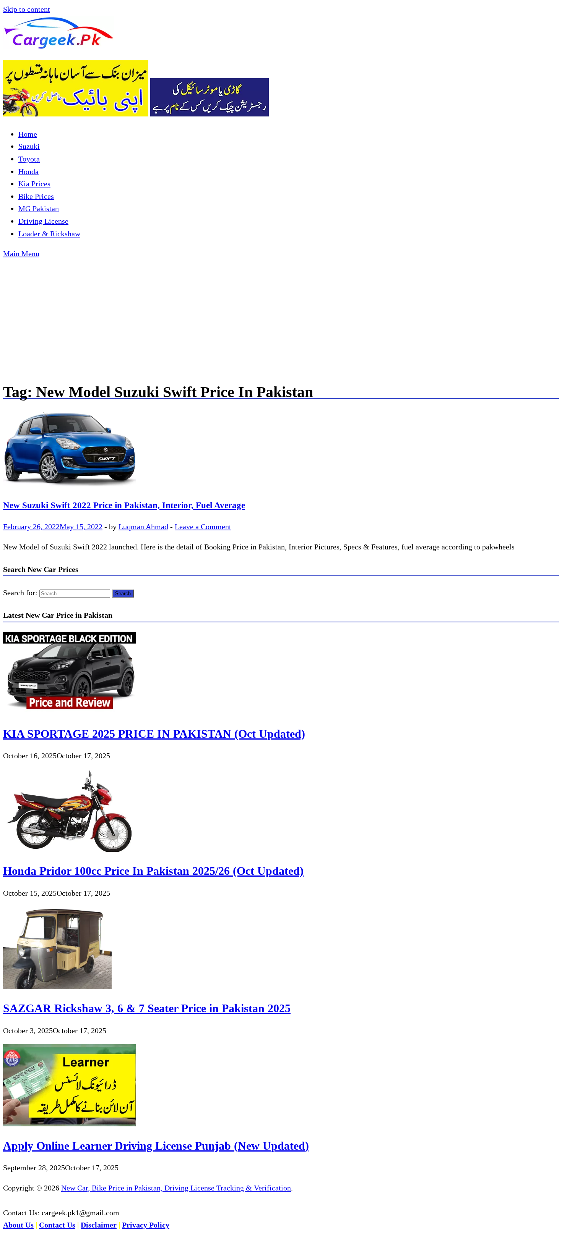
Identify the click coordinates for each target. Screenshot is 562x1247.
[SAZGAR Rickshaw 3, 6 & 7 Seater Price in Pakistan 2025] (57, 986)
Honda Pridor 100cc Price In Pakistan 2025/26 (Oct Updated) (153, 870)
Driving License (43, 221)
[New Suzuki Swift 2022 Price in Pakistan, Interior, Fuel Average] (281, 449)
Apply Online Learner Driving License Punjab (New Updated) (156, 1145)
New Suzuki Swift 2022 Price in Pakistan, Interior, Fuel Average (124, 505)
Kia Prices (34, 183)
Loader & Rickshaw (49, 233)
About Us (18, 1225)
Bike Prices (36, 196)
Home (27, 134)
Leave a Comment (203, 526)
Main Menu (21, 253)
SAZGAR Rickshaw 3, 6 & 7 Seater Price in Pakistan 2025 (147, 1008)
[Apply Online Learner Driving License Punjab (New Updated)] (69, 1123)
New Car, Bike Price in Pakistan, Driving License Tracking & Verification (176, 1188)
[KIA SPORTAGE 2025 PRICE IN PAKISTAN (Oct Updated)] (69, 711)
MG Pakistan (38, 208)
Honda (28, 171)
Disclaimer (99, 1225)
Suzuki (29, 146)
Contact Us (57, 1225)
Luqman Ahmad (143, 526)
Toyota (29, 159)
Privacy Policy (145, 1225)
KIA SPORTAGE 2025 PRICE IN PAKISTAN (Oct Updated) (154, 733)
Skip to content (26, 9)
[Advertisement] (281, 317)
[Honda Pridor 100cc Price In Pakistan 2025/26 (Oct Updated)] (69, 849)
